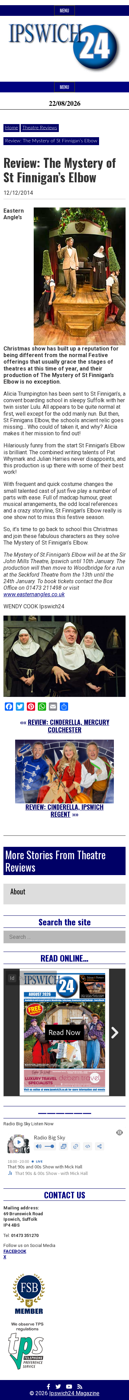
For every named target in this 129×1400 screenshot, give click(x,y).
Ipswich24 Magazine (74, 1393)
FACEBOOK (14, 1251)
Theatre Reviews (39, 127)
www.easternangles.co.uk (34, 594)
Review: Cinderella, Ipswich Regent (64, 810)
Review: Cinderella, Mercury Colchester (68, 726)
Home (11, 127)
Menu (64, 10)
